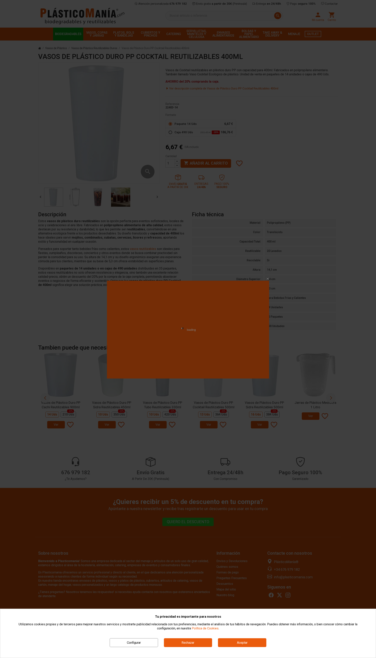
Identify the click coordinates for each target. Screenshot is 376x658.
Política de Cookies (205, 628)
